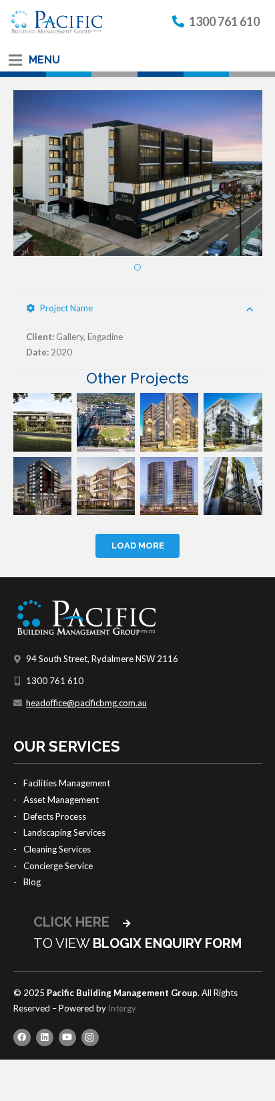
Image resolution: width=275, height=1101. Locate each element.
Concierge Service (58, 865)
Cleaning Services (57, 849)
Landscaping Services (64, 832)
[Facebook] (22, 1037)
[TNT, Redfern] (169, 486)
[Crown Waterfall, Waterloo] (233, 486)
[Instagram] (90, 1037)
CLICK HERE (73, 922)
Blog (32, 882)
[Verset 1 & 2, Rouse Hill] (106, 486)
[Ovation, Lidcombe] (169, 422)
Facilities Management (66, 783)
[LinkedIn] (44, 1037)
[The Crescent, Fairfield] (42, 486)
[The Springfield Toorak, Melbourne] (42, 422)
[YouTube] (67, 1037)
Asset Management (61, 799)
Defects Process (54, 816)
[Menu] (15, 60)
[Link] (57, 22)
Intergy (122, 1008)
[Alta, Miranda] (233, 422)
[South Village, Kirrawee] (106, 422)
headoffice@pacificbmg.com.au (86, 702)
